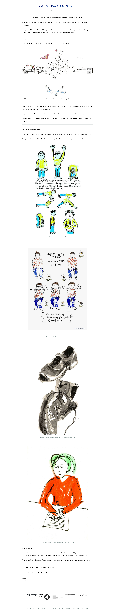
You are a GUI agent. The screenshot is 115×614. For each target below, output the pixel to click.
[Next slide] (89, 72)
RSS (56, 11)
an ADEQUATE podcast (83, 608)
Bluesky (68, 608)
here (48, 109)
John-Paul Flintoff (57, 6)
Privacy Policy (41, 608)
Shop (66, 11)
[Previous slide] (26, 72)
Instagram (61, 608)
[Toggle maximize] (90, 51)
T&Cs (48, 608)
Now (61, 11)
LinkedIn (54, 608)
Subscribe (50, 11)
